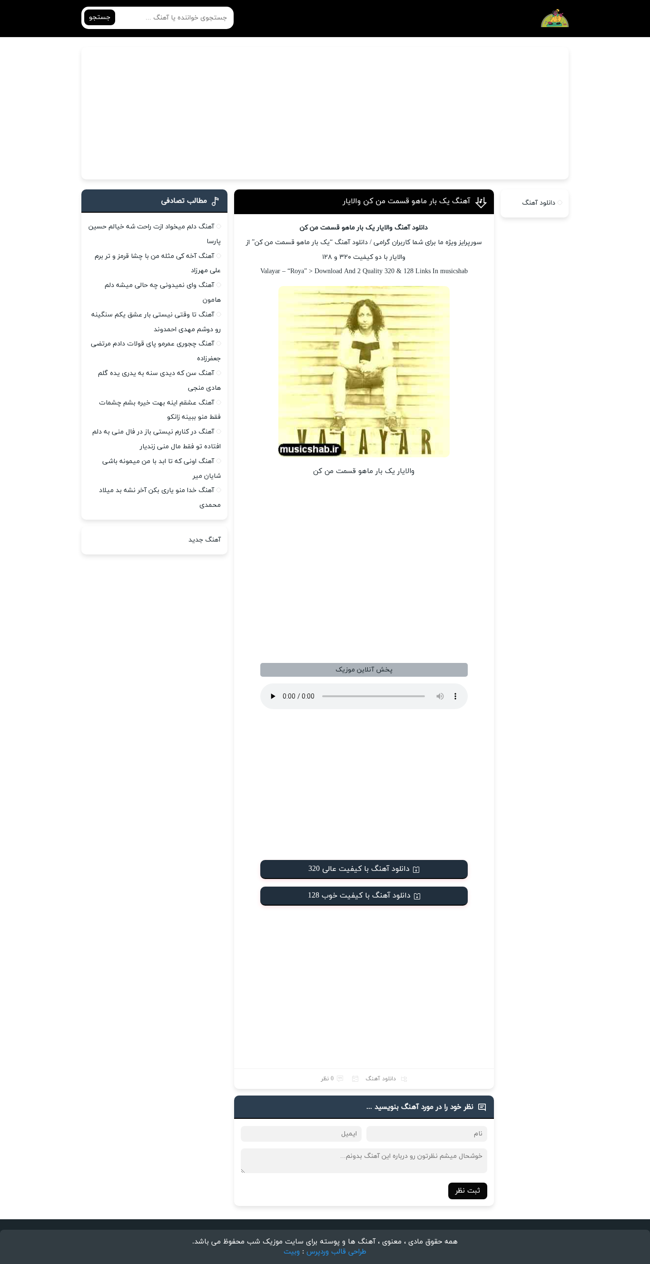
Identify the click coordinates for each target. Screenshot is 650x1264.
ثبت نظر (467, 1191)
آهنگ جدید (204, 539)
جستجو (99, 17)
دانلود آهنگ (380, 1079)
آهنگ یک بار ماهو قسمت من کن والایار (406, 201)
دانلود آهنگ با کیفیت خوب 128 (359, 895)
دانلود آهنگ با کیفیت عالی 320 (359, 869)
